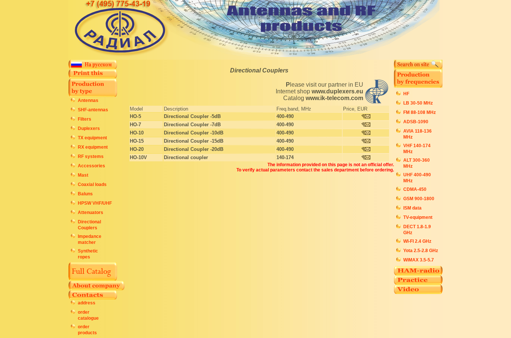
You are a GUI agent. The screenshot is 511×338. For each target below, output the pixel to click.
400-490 (285, 116)
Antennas (88, 100)
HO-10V (138, 157)
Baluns (85, 193)
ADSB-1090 (415, 121)
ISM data (412, 208)
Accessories (91, 165)
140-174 (285, 157)
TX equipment (92, 137)
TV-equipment (417, 217)
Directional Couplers (259, 70)
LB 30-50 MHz (418, 103)
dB (217, 116)
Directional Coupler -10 (190, 133)
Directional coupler (186, 157)
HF (406, 93)
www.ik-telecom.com (334, 98)
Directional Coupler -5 (189, 116)
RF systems (91, 156)
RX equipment (93, 147)
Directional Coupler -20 (190, 149)
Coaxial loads (92, 184)
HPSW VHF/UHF (95, 203)
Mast (83, 175)
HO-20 (137, 149)
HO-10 (137, 133)
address (86, 303)
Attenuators (90, 212)
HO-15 (137, 141)
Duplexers (89, 128)
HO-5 (135, 116)
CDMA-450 (414, 189)
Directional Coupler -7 (189, 124)
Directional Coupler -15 (190, 141)
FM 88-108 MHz (419, 112)
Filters (84, 119)
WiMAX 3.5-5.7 (418, 260)
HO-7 (135, 124)
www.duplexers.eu (337, 91)
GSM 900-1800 (418, 198)
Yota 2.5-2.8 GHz (420, 250)
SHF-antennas (93, 109)
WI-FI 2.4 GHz (417, 241)
